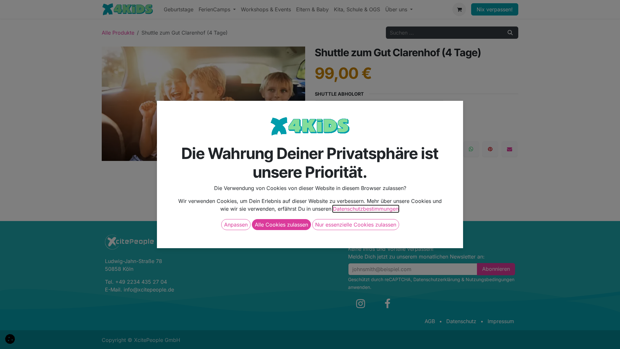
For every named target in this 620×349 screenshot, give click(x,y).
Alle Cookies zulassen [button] (281, 224)
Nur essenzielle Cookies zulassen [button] (355, 224)
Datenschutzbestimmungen (365, 209)
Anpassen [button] (236, 224)
